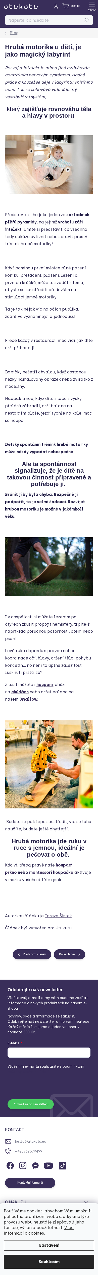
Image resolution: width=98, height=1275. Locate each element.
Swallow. (28, 699)
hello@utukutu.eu (30, 1141)
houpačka (63, 872)
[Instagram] (22, 1164)
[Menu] (91, 6)
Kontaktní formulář (30, 1182)
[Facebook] (9, 1164)
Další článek (67, 954)
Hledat (86, 20)
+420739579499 (28, 1151)
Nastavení (49, 1245)
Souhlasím (49, 1261)
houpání (44, 684)
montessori (41, 872)
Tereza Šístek (58, 915)
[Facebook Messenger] (34, 1164)
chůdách (20, 692)
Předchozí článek (34, 954)
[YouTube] (48, 1164)
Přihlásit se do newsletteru (30, 1104)
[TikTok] (61, 1164)
